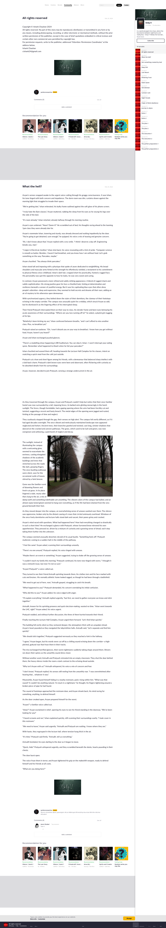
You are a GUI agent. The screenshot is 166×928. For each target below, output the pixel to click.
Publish (126, 5)
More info (33, 919)
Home (47, 5)
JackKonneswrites (46, 92)
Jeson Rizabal (45, 824)
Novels (60, 5)
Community (68, 5)
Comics (53, 5)
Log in (119, 5)
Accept (129, 918)
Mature (76, 5)
